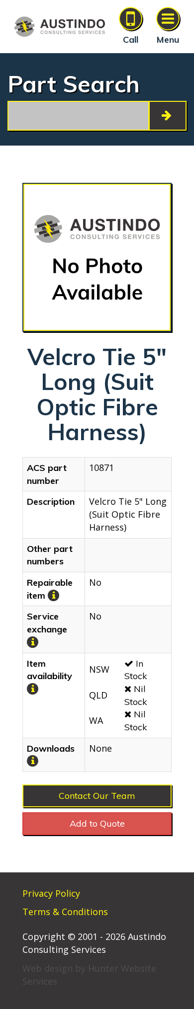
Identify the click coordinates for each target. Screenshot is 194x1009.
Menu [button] (168, 39)
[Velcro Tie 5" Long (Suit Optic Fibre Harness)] (97, 257)
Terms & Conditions (65, 912)
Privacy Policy (51, 893)
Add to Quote (97, 823)
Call (130, 39)
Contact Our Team (97, 795)
